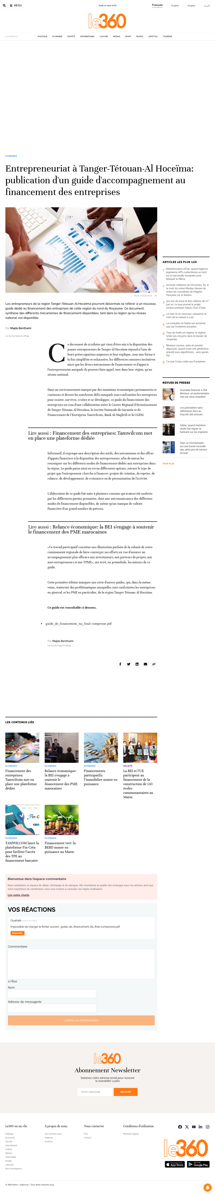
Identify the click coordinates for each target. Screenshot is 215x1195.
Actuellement (11, 36)
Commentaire (17, 946)
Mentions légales (131, 1134)
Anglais (191, 5)
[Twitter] (187, 1126)
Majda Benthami (20, 328)
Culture (104, 36)
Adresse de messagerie (24, 1001)
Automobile (10, 1157)
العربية (207, 5)
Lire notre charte (18, 895)
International (87, 36)
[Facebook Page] (180, 1126)
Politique (42, 36)
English (175, 5)
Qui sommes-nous (53, 1134)
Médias (116, 36)
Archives (49, 1141)
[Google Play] (198, 1164)
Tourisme (167, 36)
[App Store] (175, 1164)
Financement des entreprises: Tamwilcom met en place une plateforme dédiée (90, 435)
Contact (87, 1138)
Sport (128, 36)
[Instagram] (208, 1126)
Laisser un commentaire (81, 1020)
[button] (208, 1188)
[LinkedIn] (201, 1126)
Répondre (17, 933)
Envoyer (125, 1092)
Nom (11, 987)
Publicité (49, 1138)
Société (71, 36)
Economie (57, 36)
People (139, 36)
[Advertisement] (101, 91)
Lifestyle (153, 36)
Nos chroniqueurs (13, 1168)
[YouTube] (194, 1126)
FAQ (86, 1134)
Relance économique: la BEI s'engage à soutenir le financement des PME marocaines (91, 529)
